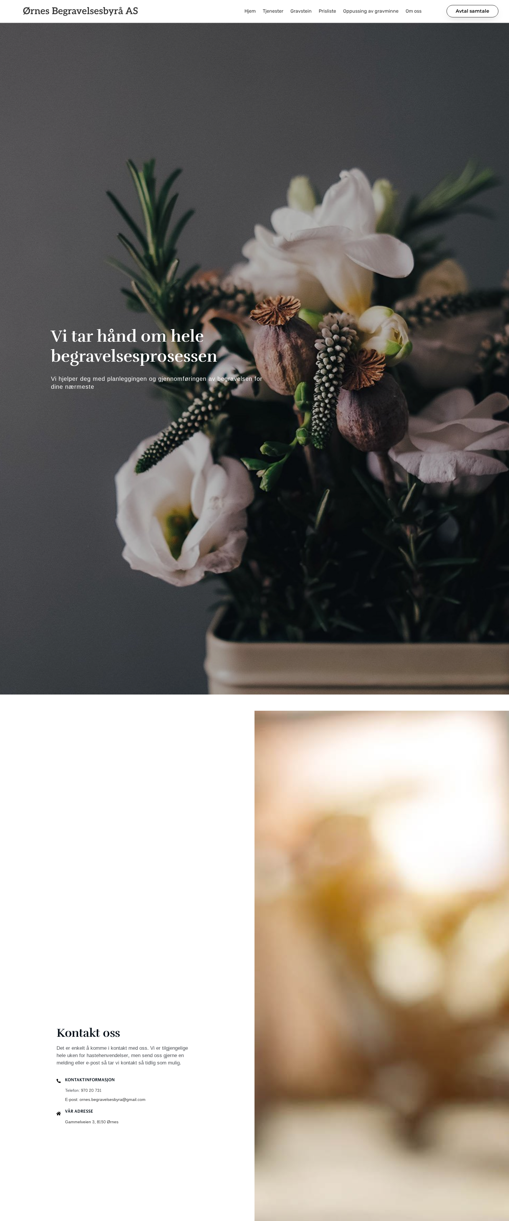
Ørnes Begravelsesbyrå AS (80, 11)
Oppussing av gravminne (371, 11)
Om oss (414, 11)
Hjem (250, 11)
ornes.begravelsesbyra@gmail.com (113, 1099)
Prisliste (327, 11)
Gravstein (301, 11)
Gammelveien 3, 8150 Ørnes (91, 1122)
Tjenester (273, 11)
